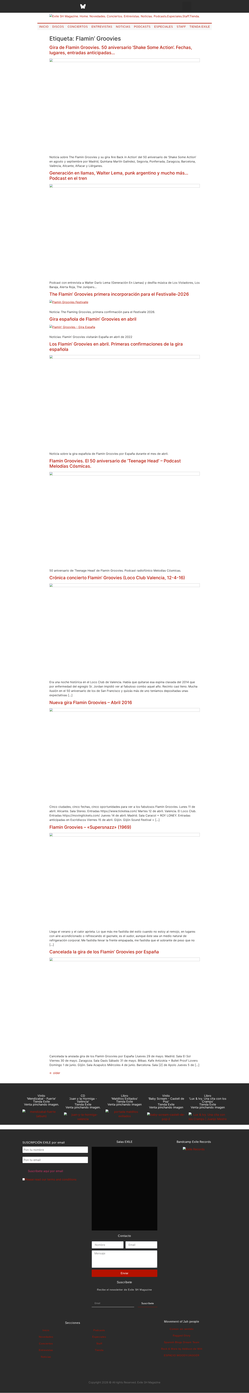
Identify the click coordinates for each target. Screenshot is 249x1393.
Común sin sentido (182, 1328)
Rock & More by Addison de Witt (181, 1348)
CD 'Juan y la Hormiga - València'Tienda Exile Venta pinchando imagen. (83, 1101)
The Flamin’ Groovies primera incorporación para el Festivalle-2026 (119, 294)
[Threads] (74, 6)
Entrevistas (102, 26)
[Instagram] (64, 6)
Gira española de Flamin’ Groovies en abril (92, 319)
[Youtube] (101, 6)
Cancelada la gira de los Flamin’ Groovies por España (104, 951)
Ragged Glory (181, 1335)
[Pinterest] (92, 6)
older (54, 1073)
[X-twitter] (55, 6)
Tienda (99, 1350)
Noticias (123, 26)
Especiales (163, 26)
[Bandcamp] (110, 6)
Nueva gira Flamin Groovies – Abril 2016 (90, 702)
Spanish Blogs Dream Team (181, 1342)
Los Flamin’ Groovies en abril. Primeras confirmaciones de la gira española (116, 346)
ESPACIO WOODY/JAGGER (181, 1355)
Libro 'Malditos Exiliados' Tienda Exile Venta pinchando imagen (125, 1100)
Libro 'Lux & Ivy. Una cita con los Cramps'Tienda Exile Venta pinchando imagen (207, 1101)
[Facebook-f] (46, 6)
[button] (186, 6)
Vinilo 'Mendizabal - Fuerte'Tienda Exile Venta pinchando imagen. (41, 1100)
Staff (181, 26)
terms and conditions (61, 1179)
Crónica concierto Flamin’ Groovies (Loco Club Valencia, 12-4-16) (117, 577)
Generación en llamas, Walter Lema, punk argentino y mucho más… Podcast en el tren (118, 175)
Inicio (44, 26)
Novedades (46, 1336)
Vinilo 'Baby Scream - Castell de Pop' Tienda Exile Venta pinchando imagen (166, 1101)
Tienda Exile (200, 26)
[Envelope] (119, 6)
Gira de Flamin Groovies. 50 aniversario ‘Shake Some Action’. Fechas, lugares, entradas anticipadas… (120, 50)
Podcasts (142, 26)
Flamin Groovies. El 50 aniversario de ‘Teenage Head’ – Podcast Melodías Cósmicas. (115, 463)
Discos (58, 26)
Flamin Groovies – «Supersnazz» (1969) (90, 827)
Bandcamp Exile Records (194, 1142)
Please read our (50, 1179)
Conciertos (78, 26)
